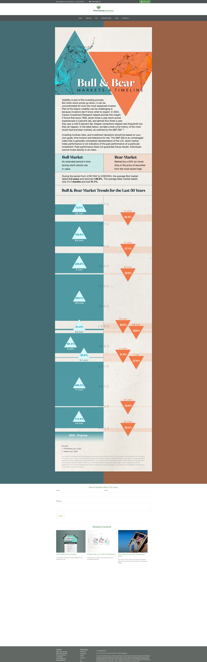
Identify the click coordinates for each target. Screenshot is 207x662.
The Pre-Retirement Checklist (66, 554)
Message (58, 501)
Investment (83, 653)
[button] (80, 18)
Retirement (83, 651)
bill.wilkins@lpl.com (96, 1)
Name (58, 490)
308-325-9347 (64, 653)
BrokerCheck (124, 653)
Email (106, 490)
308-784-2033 (80, 1)
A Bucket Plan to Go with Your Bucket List (101, 554)
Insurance (82, 658)
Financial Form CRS (102, 650)
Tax (81, 660)
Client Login (146, 1)
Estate (82, 656)
